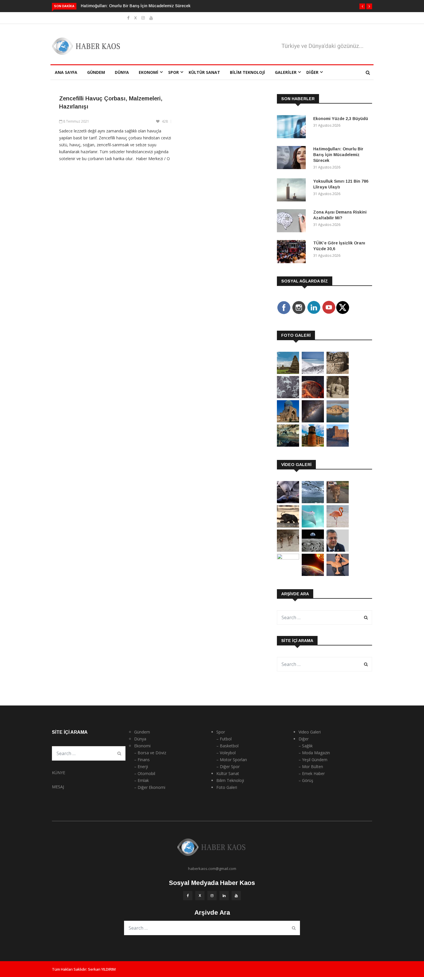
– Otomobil (144, 773)
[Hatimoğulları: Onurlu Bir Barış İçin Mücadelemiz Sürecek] (293, 158)
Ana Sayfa (66, 72)
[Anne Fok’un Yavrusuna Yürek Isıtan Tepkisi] (288, 501)
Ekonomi (148, 72)
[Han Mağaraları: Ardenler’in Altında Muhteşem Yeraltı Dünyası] (288, 445)
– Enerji (141, 766)
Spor (173, 72)
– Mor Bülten (311, 766)
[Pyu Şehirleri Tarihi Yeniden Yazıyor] (288, 372)
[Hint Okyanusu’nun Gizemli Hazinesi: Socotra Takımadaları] (313, 372)
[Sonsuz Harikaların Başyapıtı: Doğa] (313, 501)
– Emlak (141, 780)
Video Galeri (310, 732)
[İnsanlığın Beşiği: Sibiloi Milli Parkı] (338, 421)
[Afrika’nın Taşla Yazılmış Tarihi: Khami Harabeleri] (338, 372)
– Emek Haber (312, 773)
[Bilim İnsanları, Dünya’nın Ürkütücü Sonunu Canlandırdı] (313, 574)
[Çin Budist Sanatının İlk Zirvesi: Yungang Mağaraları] (338, 396)
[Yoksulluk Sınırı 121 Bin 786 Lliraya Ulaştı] (293, 190)
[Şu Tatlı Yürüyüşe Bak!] (288, 550)
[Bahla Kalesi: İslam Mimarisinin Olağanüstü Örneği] (338, 445)
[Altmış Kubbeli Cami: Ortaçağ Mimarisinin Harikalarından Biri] (313, 445)
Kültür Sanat (204, 72)
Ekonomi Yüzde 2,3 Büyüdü (340, 118)
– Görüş (306, 780)
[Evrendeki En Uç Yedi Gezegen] (313, 396)
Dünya (122, 72)
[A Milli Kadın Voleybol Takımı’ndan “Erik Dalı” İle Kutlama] (288, 558)
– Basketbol (227, 745)
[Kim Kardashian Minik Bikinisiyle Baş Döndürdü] (338, 574)
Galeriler (286, 72)
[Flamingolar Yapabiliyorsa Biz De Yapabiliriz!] (338, 526)
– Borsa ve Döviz (150, 752)
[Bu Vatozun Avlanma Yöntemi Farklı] (313, 526)
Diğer (312, 72)
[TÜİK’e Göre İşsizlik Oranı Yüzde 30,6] (293, 252)
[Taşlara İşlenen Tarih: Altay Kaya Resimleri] (288, 396)
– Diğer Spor (228, 766)
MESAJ (58, 786)
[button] (362, 6)
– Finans (142, 759)
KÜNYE (58, 772)
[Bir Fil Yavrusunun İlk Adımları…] (288, 526)
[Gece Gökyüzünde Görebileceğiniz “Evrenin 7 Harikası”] (313, 421)
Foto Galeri (226, 787)
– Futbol (224, 739)
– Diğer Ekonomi (149, 787)
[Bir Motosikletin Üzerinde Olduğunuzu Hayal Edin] (338, 501)
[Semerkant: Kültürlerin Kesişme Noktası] (288, 421)
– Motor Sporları (231, 759)
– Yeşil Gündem (313, 759)
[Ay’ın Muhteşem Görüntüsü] (313, 550)
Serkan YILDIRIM (102, 969)
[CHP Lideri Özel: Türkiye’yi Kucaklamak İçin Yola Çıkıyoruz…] (338, 550)
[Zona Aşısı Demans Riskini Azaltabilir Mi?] (293, 221)
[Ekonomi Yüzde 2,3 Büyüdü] (293, 127)
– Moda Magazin (314, 752)
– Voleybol (226, 752)
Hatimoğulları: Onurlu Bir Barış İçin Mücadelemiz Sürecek (135, 5)
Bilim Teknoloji (247, 72)
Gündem (96, 72)
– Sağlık (306, 745)
